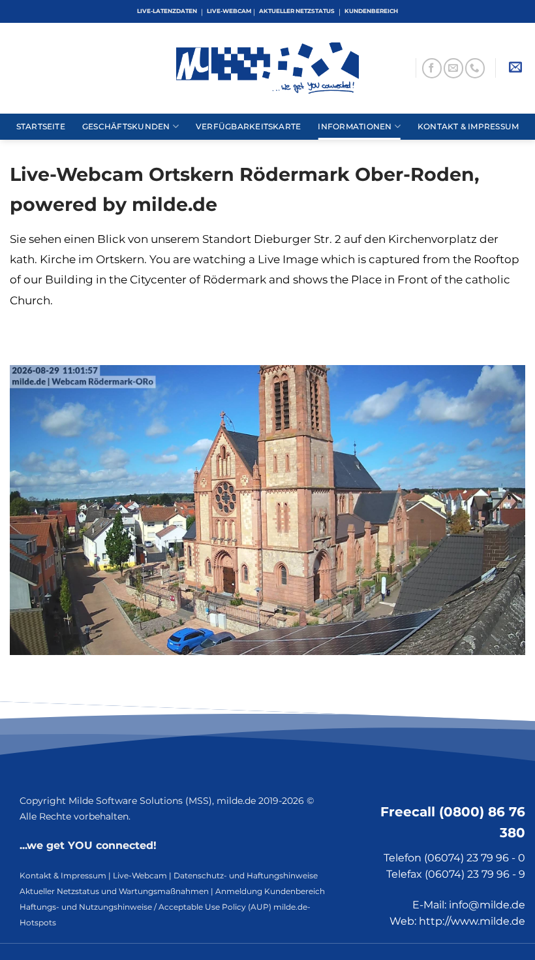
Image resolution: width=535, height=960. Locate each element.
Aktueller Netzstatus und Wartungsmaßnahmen (114, 891)
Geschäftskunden (126, 126)
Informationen (354, 126)
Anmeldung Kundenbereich (270, 891)
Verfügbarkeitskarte (248, 126)
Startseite (40, 126)
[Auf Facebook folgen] (432, 68)
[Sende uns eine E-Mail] (453, 68)
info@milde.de (487, 905)
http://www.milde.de (472, 921)
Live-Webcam (140, 875)
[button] (515, 68)
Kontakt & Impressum (468, 126)
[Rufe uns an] (475, 68)
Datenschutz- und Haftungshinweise (246, 875)
